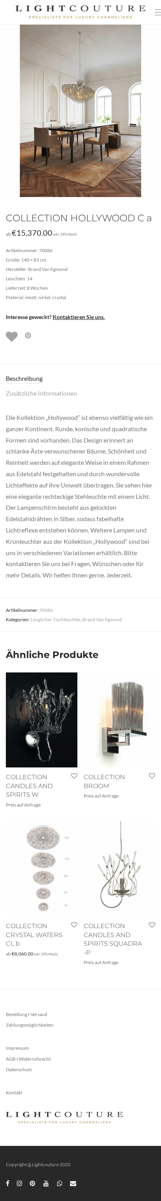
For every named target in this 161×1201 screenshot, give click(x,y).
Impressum (17, 1048)
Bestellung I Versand (26, 1014)
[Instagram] (19, 1183)
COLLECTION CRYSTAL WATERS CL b (34, 934)
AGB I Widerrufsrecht (28, 1059)
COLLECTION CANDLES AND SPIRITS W (29, 785)
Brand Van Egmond (102, 619)
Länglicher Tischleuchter (55, 619)
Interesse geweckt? (55, 317)
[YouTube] (46, 1183)
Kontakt (14, 1092)
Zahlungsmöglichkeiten (30, 1025)
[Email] (73, 1183)
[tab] (80, 378)
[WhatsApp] (60, 1183)
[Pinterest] (33, 1183)
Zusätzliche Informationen (41, 393)
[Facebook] (7, 1183)
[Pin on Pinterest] (28, 335)
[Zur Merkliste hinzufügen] (12, 336)
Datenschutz (19, 1069)
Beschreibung (24, 378)
